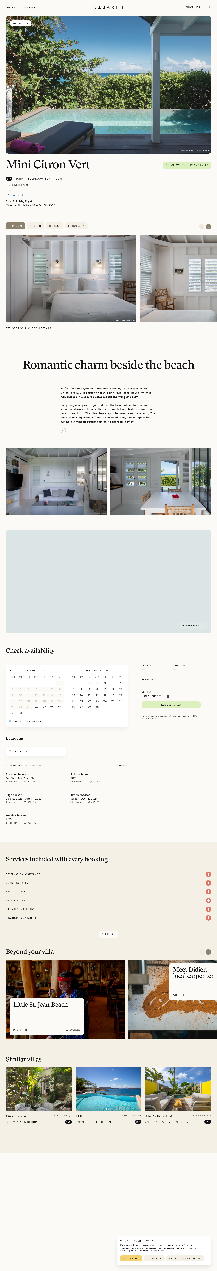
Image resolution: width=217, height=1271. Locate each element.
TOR (80, 1116)
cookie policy (128, 1250)
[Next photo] (67, 1089)
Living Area (76, 226)
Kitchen (35, 226)
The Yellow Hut (158, 1116)
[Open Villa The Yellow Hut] (178, 1089)
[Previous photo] (10, 1089)
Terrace (55, 226)
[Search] (209, 7)
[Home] (108, 7)
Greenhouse (16, 1116)
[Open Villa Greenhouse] (39, 1089)
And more (31, 7)
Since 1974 (193, 7)
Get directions (193, 625)
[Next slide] (208, 952)
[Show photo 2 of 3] (38, 1109)
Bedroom (15, 226)
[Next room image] (208, 226)
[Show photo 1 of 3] (36, 1109)
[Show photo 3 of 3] (40, 1109)
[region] (108, 581)
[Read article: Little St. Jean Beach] (65, 999)
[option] (73, 279)
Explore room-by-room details (28, 328)
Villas (10, 7)
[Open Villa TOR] (108, 1089)
